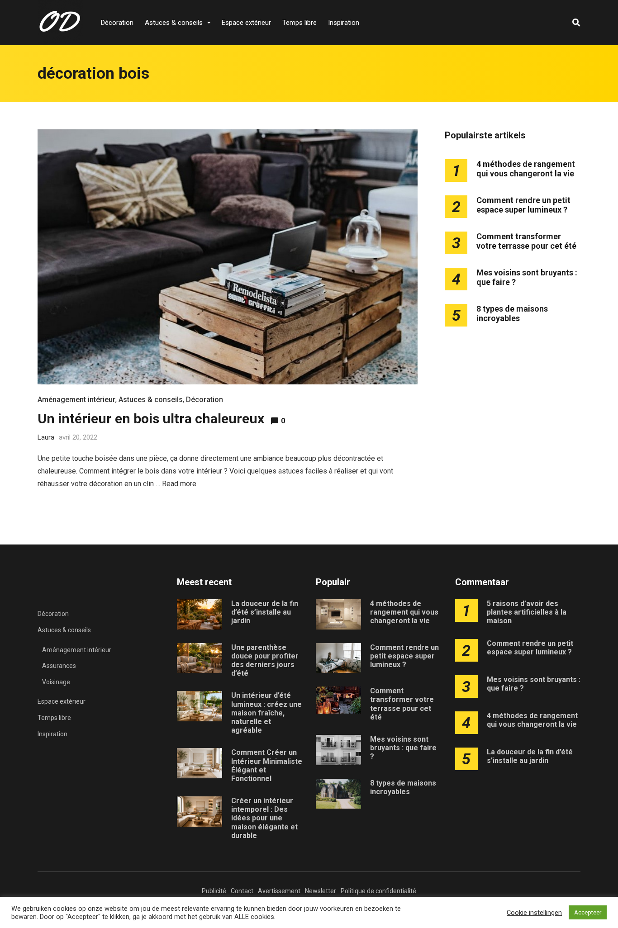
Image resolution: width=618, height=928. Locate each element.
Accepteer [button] (587, 912)
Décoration (117, 23)
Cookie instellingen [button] (534, 913)
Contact (242, 891)
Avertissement (279, 891)
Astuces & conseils (174, 23)
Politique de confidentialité (378, 891)
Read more (179, 483)
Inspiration (343, 23)
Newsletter (320, 891)
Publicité (214, 891)
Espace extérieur (246, 23)
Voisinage (56, 682)
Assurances (59, 665)
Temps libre (299, 23)
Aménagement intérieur (76, 399)
